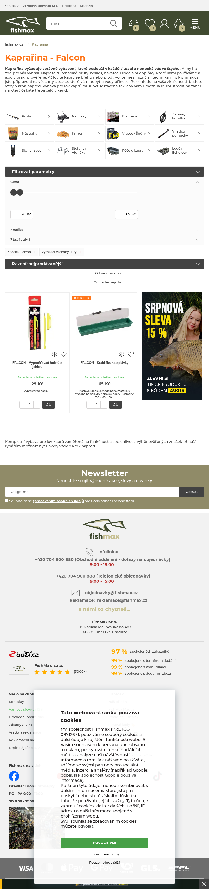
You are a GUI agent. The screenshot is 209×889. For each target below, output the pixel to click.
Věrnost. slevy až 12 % (26, 709)
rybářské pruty (74, 73)
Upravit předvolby (105, 854)
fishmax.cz (22, 25)
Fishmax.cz (188, 77)
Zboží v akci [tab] (20, 240)
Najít (113, 23)
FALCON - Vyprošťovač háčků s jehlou (37, 365)
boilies (96, 73)
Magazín (86, 5)
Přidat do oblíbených (63, 354)
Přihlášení (164, 23)
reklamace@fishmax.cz (122, 600)
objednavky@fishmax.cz (111, 593)
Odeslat (192, 492)
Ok (204, 884)
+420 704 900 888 (75, 576)
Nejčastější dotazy (24, 748)
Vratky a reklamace (25, 732)
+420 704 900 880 (54, 560)
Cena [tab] (14, 182)
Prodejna (69, 5)
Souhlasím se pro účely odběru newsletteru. (71, 501)
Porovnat (136, 28)
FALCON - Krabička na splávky (104, 363)
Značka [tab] (16, 230)
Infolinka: (108, 552)
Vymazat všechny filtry (59, 252)
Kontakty (11, 5)
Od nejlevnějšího (108, 282)
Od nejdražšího (108, 273)
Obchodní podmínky (26, 717)
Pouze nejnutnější (104, 862)
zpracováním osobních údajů (58, 501)
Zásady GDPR (20, 725)
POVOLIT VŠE (104, 843)
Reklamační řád (22, 740)
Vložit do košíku (48, 405)
